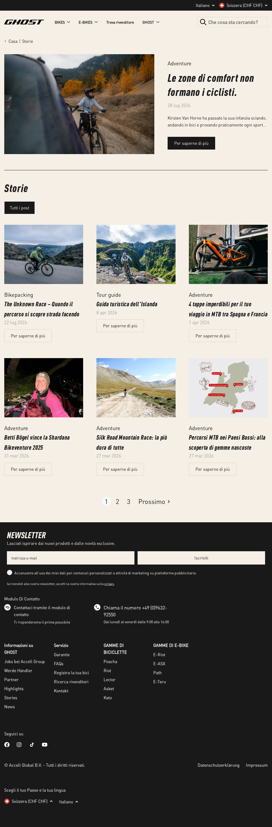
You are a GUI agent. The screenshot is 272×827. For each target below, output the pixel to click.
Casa (13, 41)
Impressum (257, 765)
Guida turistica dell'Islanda (126, 304)
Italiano (203, 5)
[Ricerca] (203, 22)
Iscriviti (201, 558)
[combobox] (232, 22)
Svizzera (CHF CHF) (244, 5)
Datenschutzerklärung (219, 765)
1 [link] (106, 501)
